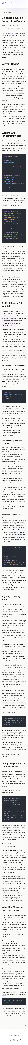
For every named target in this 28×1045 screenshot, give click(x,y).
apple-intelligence (11, 28)
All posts (6, 1025)
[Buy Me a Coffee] (17, 1039)
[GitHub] (7, 1039)
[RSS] (20, 1039)
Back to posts (7, 12)
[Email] (14, 1039)
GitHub (4, 994)
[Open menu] (24, 2)
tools (18, 28)
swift (4, 28)
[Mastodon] (10, 1039)
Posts (4, 8)
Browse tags (23, 1025)
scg (12, 33)
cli (22, 28)
